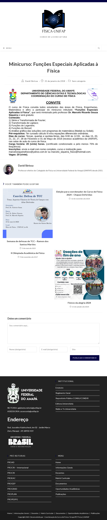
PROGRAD (12, 489)
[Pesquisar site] (99, 48)
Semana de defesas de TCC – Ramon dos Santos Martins (27, 243)
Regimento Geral (63, 393)
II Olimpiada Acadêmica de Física (27, 253)
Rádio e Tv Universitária (66, 409)
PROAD (10, 462)
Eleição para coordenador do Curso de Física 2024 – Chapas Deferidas (79, 193)
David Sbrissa (31, 81)
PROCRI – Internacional (17, 467)
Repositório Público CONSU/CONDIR (72, 398)
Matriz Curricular (63, 478)
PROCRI (11, 473)
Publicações (61, 494)
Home (58, 462)
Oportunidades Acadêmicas (68, 489)
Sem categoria (79, 81)
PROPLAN (12, 494)
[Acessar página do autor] (8, 169)
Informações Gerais (64, 467)
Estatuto (59, 388)
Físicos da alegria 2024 (79, 302)
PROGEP (11, 483)
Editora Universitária (64, 403)
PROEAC (11, 478)
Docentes (60, 473)
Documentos (61, 483)
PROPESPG (12, 499)
